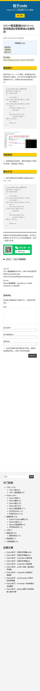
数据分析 (10, 533)
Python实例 (13, 498)
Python (9, 495)
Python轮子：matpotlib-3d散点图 (19, 558)
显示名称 (7, 328)
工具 (8, 530)
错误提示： (8, 47)
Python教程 (13, 501)
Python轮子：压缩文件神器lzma (19, 555)
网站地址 (6, 341)
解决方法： (8, 52)
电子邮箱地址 (8, 334)
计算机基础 (11, 541)
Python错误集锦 (15, 508)
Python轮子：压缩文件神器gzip (18, 561)
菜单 (21, 15)
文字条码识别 (14, 527)
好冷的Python (14, 511)
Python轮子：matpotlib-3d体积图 (19, 564)
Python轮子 (13, 506)
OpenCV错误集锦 (15, 524)
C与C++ (8, 259)
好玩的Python (14, 514)
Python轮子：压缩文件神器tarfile (19, 552)
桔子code (20, 5)
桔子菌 (22, 38)
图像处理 (10, 517)
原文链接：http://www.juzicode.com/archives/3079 (18, 58)
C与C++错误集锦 (19, 259)
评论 (5, 307)
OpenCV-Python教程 (17, 519)
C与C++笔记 (13, 490)
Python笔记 (13, 503)
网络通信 (10, 538)
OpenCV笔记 (14, 522)
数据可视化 (13, 536)
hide (23, 43)
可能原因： (8, 50)
